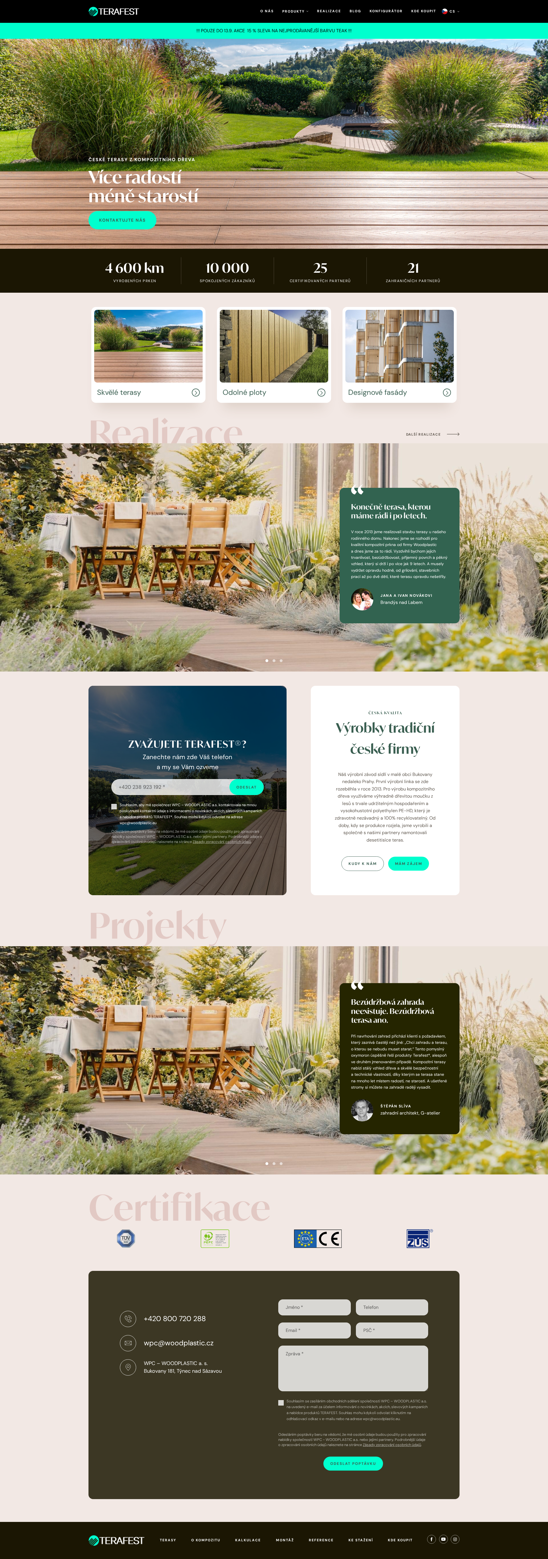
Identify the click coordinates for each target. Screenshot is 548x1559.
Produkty (294, 11)
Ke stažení (360, 1540)
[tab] (266, 660)
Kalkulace (248, 1540)
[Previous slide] (10, 557)
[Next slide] (538, 557)
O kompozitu (205, 1540)
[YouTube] (443, 1540)
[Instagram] (455, 1540)
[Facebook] (431, 1540)
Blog (355, 11)
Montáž (285, 1540)
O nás (267, 11)
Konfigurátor (386, 11)
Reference (321, 1540)
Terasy (168, 1540)
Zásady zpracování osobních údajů (222, 841)
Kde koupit (423, 11)
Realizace (329, 11)
